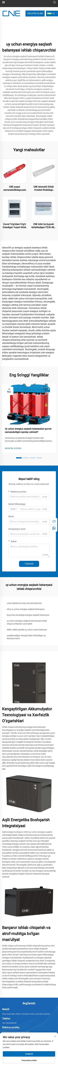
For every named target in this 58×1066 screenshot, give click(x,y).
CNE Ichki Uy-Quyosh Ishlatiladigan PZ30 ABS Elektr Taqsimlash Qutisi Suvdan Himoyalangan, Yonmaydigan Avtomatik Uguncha (43, 226)
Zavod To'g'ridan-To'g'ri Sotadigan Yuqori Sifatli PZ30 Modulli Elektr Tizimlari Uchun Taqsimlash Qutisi (14, 226)
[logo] (11, 13)
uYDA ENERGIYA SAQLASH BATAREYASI (24, 603)
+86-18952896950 (9, 1023)
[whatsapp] (54, 528)
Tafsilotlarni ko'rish (14, 171)
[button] (19, 457)
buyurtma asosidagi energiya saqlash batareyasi (28, 615)
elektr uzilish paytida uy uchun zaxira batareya (27, 629)
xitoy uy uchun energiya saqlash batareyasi (25, 609)
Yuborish (29, 563)
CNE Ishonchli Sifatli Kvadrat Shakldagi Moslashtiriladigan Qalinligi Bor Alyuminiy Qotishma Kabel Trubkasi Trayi (43, 188)
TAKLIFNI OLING (35, 13)
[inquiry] (54, 521)
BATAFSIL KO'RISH (13, 448)
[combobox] (13, 509)
